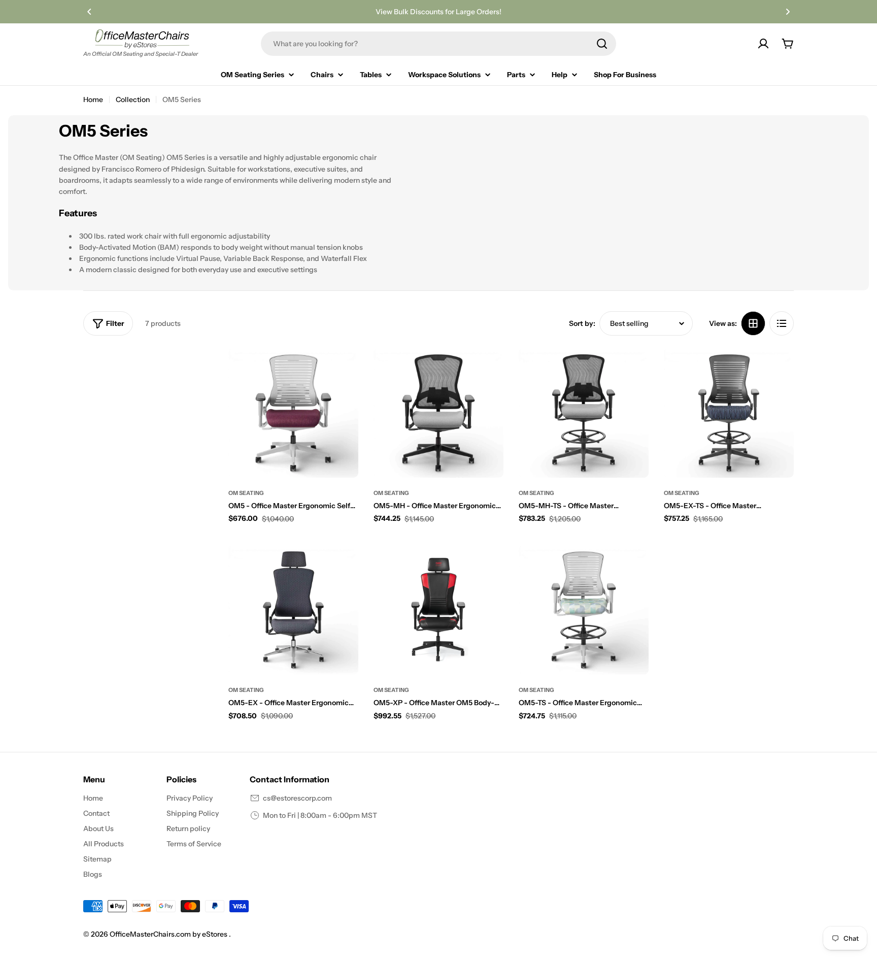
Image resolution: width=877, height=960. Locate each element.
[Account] (763, 44)
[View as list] (781, 323)
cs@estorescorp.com (297, 798)
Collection (133, 99)
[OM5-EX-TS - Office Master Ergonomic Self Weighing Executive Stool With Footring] (729, 413)
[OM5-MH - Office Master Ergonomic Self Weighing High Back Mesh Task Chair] (438, 413)
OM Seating (246, 492)
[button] (89, 12)
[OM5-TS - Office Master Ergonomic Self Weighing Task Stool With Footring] (584, 610)
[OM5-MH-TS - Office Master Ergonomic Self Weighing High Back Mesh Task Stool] (584, 413)
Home (93, 99)
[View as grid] (753, 323)
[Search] (602, 44)
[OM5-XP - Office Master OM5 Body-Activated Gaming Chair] (438, 610)
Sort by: (582, 323)
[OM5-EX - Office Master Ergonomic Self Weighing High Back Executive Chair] (293, 610)
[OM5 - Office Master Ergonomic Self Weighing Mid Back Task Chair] (293, 413)
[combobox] (438, 43)
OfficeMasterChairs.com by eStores (169, 934)
